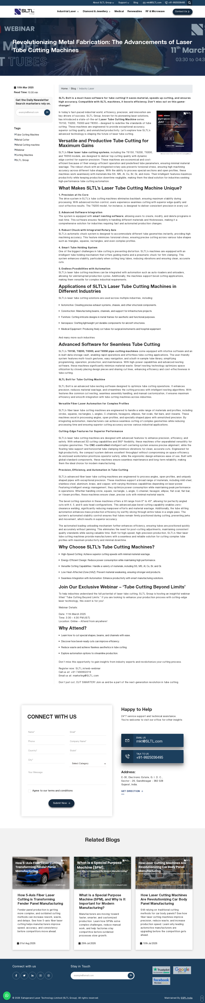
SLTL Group (94, 116)
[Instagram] (48, 975)
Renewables (134, 11)
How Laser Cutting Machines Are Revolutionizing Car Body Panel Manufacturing (164, 900)
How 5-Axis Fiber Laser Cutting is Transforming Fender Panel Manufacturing (40, 900)
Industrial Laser (66, 11)
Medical (119, 11)
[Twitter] (24, 975)
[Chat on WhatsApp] (7, 995)
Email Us (141, 738)
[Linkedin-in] (32, 975)
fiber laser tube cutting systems (88, 153)
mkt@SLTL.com (153, 3)
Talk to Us (142, 754)
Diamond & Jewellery (95, 11)
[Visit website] (161, 970)
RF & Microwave (155, 11)
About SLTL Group (102, 3)
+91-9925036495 (176, 3)
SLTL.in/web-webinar (88, 669)
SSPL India (187, 998)
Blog (136, 3)
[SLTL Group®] (24, 12)
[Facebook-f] (16, 975)
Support (122, 3)
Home (64, 89)
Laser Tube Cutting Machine (117, 120)
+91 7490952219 (81, 672)
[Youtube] (40, 975)
